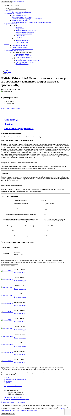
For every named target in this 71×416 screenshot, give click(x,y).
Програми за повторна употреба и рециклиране (27, 19)
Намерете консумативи (19, 15)
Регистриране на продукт (24, 55)
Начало (6, 377)
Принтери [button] (7, 10)
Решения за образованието (24, 34)
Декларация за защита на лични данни (16, 399)
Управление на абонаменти (13, 386)
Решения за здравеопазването (25, 32)
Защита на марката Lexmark (20, 20)
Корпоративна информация (13, 397)
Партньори (7, 382)
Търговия (19, 37)
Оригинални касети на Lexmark (22, 17)
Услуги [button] (6, 44)
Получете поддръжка (22, 54)
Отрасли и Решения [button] (10, 24)
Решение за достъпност (23, 40)
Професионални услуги (19, 47)
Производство (20, 35)
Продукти (7, 72)
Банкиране (19, 27)
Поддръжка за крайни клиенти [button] (14, 50)
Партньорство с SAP (22, 42)
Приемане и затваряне (7, 413)
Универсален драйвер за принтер (26, 62)
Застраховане (20, 29)
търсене (6, 5)
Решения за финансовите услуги (26, 30)
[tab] (37, 120)
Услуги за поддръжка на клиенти (22, 49)
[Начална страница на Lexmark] (18, 1)
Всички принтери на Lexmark (21, 12)
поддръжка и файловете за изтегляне (27, 60)
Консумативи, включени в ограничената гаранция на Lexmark (31, 22)
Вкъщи (6, 70)
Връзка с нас (8, 381)
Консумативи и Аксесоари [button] (12, 13)
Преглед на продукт (20, 272)
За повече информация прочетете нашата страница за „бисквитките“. (33, 409)
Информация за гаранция (20, 45)
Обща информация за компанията (15, 379)
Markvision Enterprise (22, 64)
